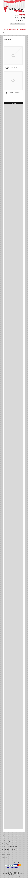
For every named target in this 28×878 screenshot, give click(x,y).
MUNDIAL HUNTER (13, 606)
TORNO (13, 381)
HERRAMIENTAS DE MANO (11, 457)
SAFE (10, 575)
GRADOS (11, 247)
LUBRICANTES (8, 521)
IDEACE (7, 127)
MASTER (11, 573)
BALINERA (12, 258)
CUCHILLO (14, 181)
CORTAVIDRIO (12, 185)
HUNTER (11, 531)
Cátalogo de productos (18, 871)
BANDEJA (13, 424)
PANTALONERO (15, 377)
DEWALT (11, 751)
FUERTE (11, 697)
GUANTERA (12, 279)
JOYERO (13, 375)
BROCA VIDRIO (15, 480)
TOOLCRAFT (12, 638)
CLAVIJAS (11, 436)
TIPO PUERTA (12, 239)
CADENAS (11, 140)
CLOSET (11, 164)
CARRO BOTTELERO (15, 404)
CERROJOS (12, 314)
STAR (10, 684)
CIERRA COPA (12, 792)
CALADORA (12, 177)
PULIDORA (11, 173)
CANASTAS (14, 411)
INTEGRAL (11, 233)
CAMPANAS (14, 413)
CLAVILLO (11, 771)
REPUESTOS (14, 517)
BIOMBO (11, 256)
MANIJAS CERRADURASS (13, 311)
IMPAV (11, 699)
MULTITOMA (12, 446)
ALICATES (11, 492)
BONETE (11, 788)
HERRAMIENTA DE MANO (11, 170)
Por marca (8, 525)
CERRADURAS (14, 37)
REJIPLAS (11, 602)
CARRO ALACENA (15, 407)
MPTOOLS (11, 767)
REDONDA (11, 204)
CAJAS (10, 442)
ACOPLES (11, 507)
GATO (11, 678)
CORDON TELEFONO (15, 431)
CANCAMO (11, 135)
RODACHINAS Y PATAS (10, 334)
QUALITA (11, 642)
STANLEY (11, 723)
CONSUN (11, 680)
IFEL (10, 742)
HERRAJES (8, 142)
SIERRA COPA (12, 815)
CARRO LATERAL (15, 401)
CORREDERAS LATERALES (11, 355)
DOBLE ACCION (12, 245)
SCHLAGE (11, 585)
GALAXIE (11, 611)
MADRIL (11, 813)
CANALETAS (12, 440)
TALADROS (12, 175)
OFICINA (11, 156)
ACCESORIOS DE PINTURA (11, 501)
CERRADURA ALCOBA (14, 304)
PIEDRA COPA (12, 114)
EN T (10, 243)
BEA (10, 566)
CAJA (10, 444)
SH (10, 640)
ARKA (10, 686)
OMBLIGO (11, 277)
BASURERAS (14, 415)
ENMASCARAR (14, 119)
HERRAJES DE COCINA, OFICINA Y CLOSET (11, 337)
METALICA (11, 823)
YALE (10, 692)
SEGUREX (11, 596)
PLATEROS (14, 389)
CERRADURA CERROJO (14, 302)
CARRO (13, 409)
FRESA (11, 790)
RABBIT (11, 583)
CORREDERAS (15, 158)
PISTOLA (11, 786)
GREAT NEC (12, 757)
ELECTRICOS (8, 426)
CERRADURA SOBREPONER (11, 286)
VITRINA (11, 273)
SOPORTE (11, 346)
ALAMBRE (11, 454)
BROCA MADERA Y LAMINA (14, 474)
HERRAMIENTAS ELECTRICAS (11, 510)
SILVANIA (11, 636)
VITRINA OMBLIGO (13, 281)
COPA (10, 817)
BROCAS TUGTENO (13, 465)
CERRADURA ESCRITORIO (13, 320)
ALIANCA (11, 665)
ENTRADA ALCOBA (13, 298)
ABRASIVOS (8, 112)
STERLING (11, 552)
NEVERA (11, 198)
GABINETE (11, 241)
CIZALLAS (11, 459)
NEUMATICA (12, 519)
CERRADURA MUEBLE (14, 289)
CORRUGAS (12, 144)
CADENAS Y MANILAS (10, 138)
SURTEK (11, 705)
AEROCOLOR (12, 730)
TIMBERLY (11, 736)
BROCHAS (11, 503)
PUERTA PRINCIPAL (13, 300)
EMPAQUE (14, 121)
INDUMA (11, 688)
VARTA (11, 590)
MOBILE (11, 682)
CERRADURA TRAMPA (14, 308)
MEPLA (11, 661)
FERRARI (11, 621)
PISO (10, 212)
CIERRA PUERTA (13, 271)
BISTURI (11, 490)
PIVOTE (11, 210)
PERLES (11, 604)
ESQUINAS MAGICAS (15, 394)
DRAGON (11, 550)
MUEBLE (11, 260)
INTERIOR (11, 231)
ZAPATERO (14, 366)
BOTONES (11, 450)
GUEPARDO (12, 608)
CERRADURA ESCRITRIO (13, 326)
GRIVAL (11, 746)
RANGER (11, 719)
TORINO (11, 667)
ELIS (10, 579)
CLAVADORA (12, 191)
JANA (10, 634)
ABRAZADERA (14, 825)
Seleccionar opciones (21, 68)
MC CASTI (11, 713)
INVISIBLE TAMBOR (13, 226)
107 (12, 252)
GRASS (11, 674)
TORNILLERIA (8, 133)
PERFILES (11, 350)
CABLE (11, 448)
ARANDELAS (12, 794)
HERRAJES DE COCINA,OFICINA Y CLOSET (11, 153)
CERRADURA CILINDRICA (13, 292)
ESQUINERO (14, 392)
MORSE (11, 569)
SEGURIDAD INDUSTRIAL (11, 523)
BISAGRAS (8, 194)
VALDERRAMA (12, 727)
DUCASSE (11, 548)
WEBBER (11, 196)
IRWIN (11, 734)
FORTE (11, 721)
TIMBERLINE (12, 703)
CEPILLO (11, 461)
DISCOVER (8, 108)
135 (12, 250)
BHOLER (11, 529)
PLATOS (13, 383)
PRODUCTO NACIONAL (13, 762)
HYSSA (11, 546)
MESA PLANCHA (15, 371)
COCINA (11, 166)
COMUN (11, 262)
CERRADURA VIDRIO (13, 283)
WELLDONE (12, 740)
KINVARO (11, 617)
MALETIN (11, 222)
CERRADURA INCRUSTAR (13, 329)
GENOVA (11, 653)
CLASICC (11, 671)
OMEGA (11, 235)
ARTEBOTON (12, 627)
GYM (10, 650)
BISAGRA (11, 254)
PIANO (11, 215)
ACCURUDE (12, 538)
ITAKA (10, 544)
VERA (11, 644)
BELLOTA (11, 534)
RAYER (11, 711)
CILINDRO (11, 266)
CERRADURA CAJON (14, 306)
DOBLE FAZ (14, 123)
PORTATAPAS (14, 385)
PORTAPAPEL (14, 387)
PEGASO (11, 615)
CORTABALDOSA (13, 187)
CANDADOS (8, 131)
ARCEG (11, 587)
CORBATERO (12, 358)
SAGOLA (11, 632)
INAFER (11, 648)
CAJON (11, 275)
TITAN (10, 765)
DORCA (11, 592)
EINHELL (7, 106)
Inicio (5, 37)
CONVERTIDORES (15, 433)
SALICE (11, 657)
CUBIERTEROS (14, 397)
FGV (10, 540)
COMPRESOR (12, 513)
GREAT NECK (12, 536)
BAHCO (11, 744)
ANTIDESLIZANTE (15, 125)
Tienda (8, 37)
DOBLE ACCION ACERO (13, 217)
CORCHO (11, 804)
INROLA (11, 663)
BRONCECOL (12, 629)
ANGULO (11, 798)
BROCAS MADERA (15, 488)
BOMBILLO (11, 452)
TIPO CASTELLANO (13, 200)
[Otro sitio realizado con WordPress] (14, 11)
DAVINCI (11, 753)
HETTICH (11, 669)
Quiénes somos (9, 871)
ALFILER (11, 807)
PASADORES (12, 148)
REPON (11, 542)
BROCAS (11, 469)
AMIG (11, 715)
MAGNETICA (12, 811)
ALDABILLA (11, 809)
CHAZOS (11, 781)
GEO (10, 577)
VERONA (11, 559)
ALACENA (13, 422)
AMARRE (11, 802)
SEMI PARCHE (12, 202)
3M (10, 571)
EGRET (11, 598)
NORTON (11, 561)
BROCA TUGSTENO (14, 478)
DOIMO (11, 655)
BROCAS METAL (13, 467)
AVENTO (11, 623)
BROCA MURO (14, 471)
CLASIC (11, 557)
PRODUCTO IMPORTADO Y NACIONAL (13, 564)
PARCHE (11, 237)
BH (10, 646)
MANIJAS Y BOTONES (10, 494)
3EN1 (10, 759)
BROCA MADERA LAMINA (14, 485)
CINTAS (11, 117)
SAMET (11, 619)
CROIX (11, 581)
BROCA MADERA (15, 482)
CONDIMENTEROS (15, 399)
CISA (10, 600)
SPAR (10, 555)
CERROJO (11, 332)
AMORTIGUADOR (15, 420)
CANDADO (8, 129)
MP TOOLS (11, 748)
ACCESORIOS (12, 160)
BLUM (10, 717)
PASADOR (12, 146)
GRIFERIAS (8, 505)
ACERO (11, 206)
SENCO (11, 725)
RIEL (10, 348)
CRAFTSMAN (12, 755)
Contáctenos (16, 872)
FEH (10, 676)
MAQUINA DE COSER (14, 220)
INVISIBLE (11, 229)
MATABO (11, 659)
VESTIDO (13, 373)
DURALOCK (12, 527)
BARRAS (11, 360)
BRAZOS (11, 150)
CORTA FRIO (12, 189)
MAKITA (11, 738)
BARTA (11, 690)
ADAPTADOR (12, 362)
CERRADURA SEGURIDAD (13, 295)
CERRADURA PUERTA (14, 323)
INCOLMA (11, 613)
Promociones (10, 872)
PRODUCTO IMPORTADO (13, 708)
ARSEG (7, 110)
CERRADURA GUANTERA (13, 317)
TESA (10, 695)
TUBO (10, 344)
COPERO (13, 162)
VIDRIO (11, 208)
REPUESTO (14, 183)
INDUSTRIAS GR (13, 625)
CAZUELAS (12, 496)
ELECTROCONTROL (13, 701)
